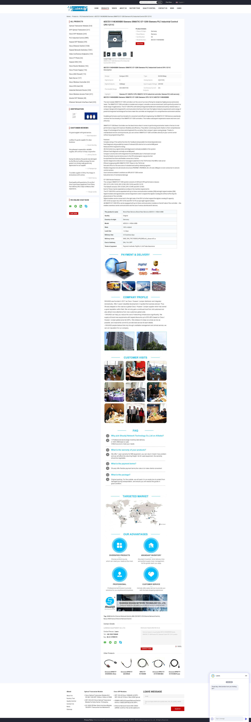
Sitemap (69, 709)
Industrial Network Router (78, 90)
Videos (114, 8)
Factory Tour (135, 8)
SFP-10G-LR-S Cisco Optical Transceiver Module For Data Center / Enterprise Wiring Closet (98, 701)
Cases (179, 8)
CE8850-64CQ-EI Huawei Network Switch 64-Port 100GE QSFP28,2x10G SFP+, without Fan (128, 702)
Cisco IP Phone (74, 58)
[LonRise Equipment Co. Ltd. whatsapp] (76, 206)
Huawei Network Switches (78, 50)
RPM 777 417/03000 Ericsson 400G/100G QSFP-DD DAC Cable (142, 673)
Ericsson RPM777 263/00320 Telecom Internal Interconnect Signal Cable (126, 673)
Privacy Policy (88, 720)
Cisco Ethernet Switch (77, 46)
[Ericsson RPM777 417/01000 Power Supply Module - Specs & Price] (174, 663)
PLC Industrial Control (86, 16)
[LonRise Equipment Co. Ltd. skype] (87, 206)
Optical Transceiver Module (78, 26)
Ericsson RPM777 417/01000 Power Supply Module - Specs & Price (174, 673)
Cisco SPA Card (74, 86)
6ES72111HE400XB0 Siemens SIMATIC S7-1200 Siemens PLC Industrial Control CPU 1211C (117, 61)
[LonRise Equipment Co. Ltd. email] (71, 206)
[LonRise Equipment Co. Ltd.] (77, 9)
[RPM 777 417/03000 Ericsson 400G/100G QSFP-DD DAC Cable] (142, 663)
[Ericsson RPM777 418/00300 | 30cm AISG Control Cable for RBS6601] (110, 663)
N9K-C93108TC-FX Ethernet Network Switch (146, 616)
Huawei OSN (73, 62)
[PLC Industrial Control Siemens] (115, 39)
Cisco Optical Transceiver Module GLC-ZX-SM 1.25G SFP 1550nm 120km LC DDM (98, 696)
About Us (123, 8)
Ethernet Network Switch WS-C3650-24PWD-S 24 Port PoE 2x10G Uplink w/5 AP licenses (127, 707)
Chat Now (169, 2)
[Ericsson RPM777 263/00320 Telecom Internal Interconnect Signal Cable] (126, 663)
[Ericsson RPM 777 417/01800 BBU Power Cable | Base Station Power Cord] (158, 663)
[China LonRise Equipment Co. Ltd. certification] (75, 116)
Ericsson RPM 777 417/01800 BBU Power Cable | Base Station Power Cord (158, 673)
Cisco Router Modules (76, 66)
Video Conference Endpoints (79, 54)
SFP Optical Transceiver (77, 30)
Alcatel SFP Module (76, 98)
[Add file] (212, 719)
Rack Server (73, 78)
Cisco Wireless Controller (77, 82)
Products (105, 8)
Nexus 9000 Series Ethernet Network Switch (117, 619)
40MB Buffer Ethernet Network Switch (119, 616)
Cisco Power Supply (76, 70)
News (172, 8)
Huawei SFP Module (76, 42)
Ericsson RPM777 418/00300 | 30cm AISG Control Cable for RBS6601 (110, 673)
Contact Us (162, 8)
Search (159, 2)
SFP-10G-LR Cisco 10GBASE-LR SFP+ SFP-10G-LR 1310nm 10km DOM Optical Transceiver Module (127, 696)
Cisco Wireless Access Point (79, 94)
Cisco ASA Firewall (75, 74)
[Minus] (246, 676)
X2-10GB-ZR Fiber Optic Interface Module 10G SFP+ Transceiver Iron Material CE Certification (98, 707)
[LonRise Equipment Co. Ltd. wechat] (82, 206)
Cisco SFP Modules (76, 34)
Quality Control (149, 8)
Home (96, 8)
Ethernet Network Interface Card (80, 102)
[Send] (246, 719)
